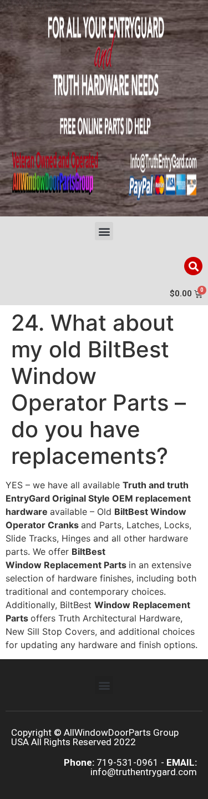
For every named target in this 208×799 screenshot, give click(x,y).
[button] (104, 231)
